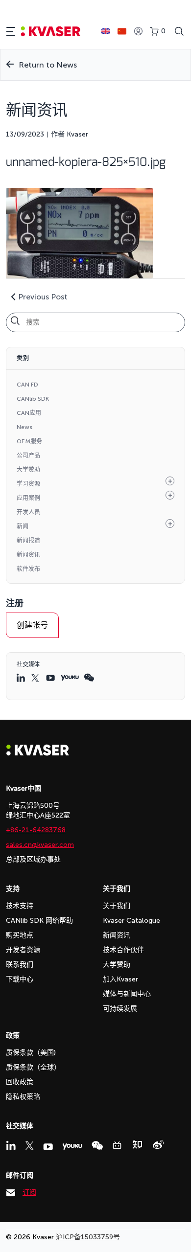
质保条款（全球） (33, 1067)
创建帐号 (32, 625)
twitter (36, 678)
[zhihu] (137, 1144)
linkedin (21, 677)
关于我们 (116, 906)
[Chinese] (122, 31)
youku (70, 678)
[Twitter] (29, 1145)
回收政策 (19, 1082)
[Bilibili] (117, 1145)
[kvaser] (51, 31)
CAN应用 (29, 413)
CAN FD (27, 384)
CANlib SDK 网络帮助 (39, 920)
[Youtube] (48, 1146)
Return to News (48, 64)
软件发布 (28, 569)
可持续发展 (120, 1008)
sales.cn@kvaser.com (40, 845)
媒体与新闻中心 (127, 994)
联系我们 (19, 964)
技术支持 (19, 906)
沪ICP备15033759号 (88, 1237)
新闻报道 (28, 540)
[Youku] (72, 1146)
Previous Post (43, 296)
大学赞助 (28, 469)
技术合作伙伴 (123, 950)
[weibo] (158, 1144)
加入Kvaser (120, 979)
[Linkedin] (11, 1145)
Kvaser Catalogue (131, 920)
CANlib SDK (33, 398)
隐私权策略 (23, 1097)
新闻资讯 (28, 554)
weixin (89, 677)
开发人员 (28, 512)
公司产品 (28, 455)
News (24, 427)
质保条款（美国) (31, 1052)
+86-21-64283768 (36, 830)
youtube (51, 678)
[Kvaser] (38, 753)
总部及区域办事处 (33, 859)
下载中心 (19, 979)
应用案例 (28, 498)
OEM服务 (29, 441)
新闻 (22, 526)
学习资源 (28, 483)
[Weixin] (97, 1145)
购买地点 (19, 935)
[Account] (138, 31)
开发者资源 (23, 950)
